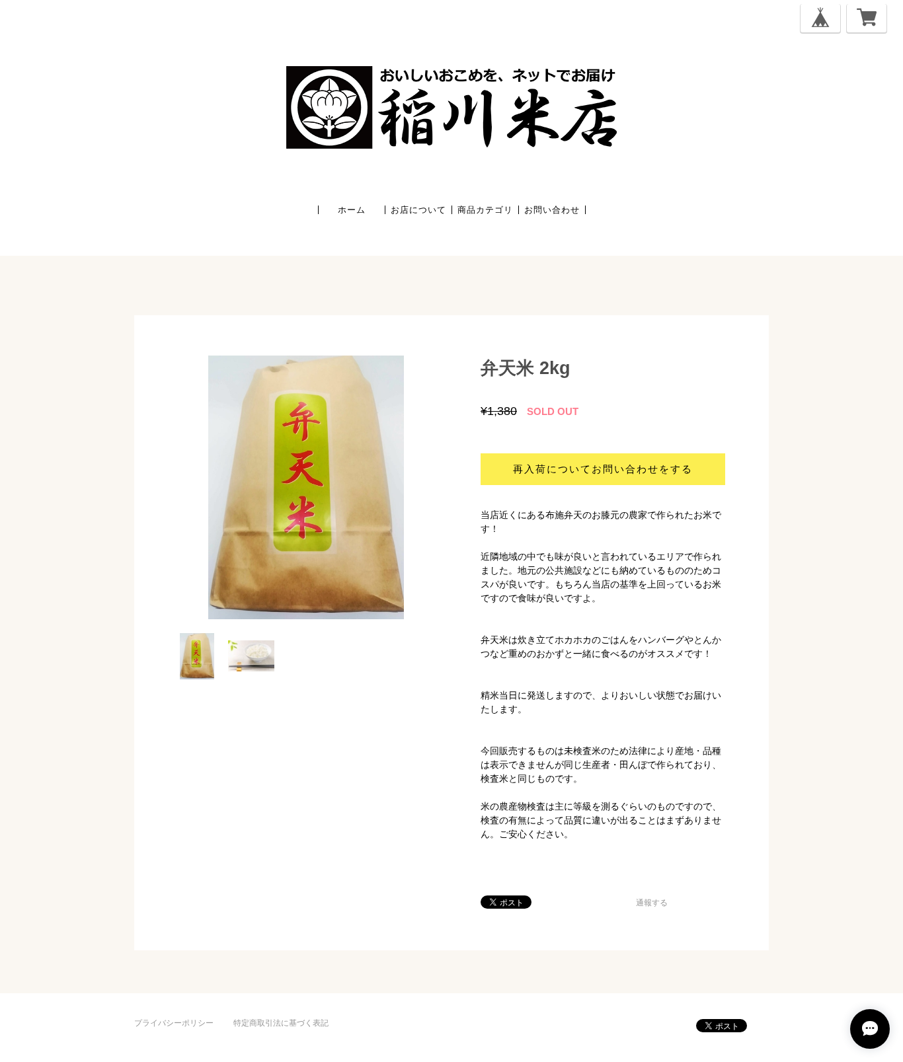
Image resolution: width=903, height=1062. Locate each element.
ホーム (352, 210)
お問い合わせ (552, 210)
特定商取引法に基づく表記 (281, 1023)
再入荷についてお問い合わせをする (603, 468)
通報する (652, 902)
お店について (418, 210)
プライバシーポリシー (174, 1023)
